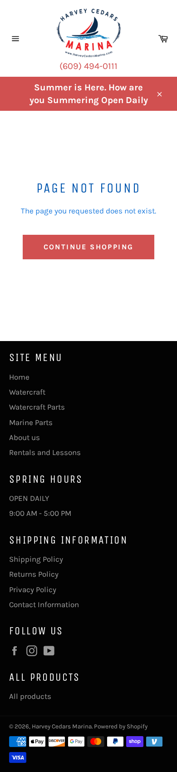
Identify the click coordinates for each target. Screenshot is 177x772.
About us (24, 437)
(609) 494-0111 (88, 66)
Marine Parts (31, 422)
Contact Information (44, 604)
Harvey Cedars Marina (62, 726)
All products (30, 696)
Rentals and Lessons (45, 452)
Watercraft (27, 391)
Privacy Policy (32, 589)
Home (19, 376)
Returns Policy (34, 574)
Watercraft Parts (37, 406)
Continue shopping (89, 246)
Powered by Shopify (121, 726)
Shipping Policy (36, 559)
